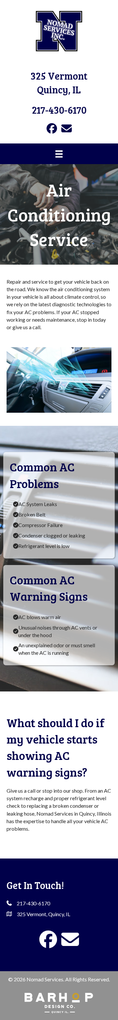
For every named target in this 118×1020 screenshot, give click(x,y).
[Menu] (59, 154)
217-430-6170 (59, 109)
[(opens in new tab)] (59, 1002)
